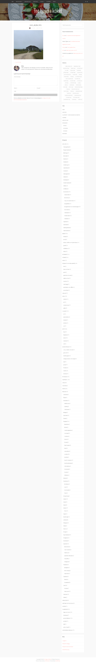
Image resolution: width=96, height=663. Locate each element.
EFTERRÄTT (64, 254)
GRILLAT (64, 293)
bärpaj (64, 236)
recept (66, 91)
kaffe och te (66, 278)
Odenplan (66, 212)
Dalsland (65, 161)
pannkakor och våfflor (68, 287)
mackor (65, 281)
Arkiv (54, 1)
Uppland (65, 221)
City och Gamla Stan (69, 200)
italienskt (72, 80)
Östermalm (67, 194)
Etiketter (64, 112)
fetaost (75, 74)
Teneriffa (66, 558)
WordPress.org (65, 649)
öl (63, 314)
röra (72, 91)
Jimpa (63, 47)
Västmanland (66, 230)
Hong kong (66, 496)
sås (64, 624)
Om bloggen (18, 1)
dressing (65, 72)
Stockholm (76, 93)
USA (64, 585)
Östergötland (66, 146)
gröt (64, 272)
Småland (65, 188)
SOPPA (64, 606)
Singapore (65, 537)
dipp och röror (66, 612)
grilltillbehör (69, 78)
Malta (64, 525)
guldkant (77, 78)
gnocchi (65, 352)
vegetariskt (76, 97)
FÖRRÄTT (64, 257)
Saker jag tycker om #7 (71, 50)
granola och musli (67, 275)
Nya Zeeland (66, 534)
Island (64, 505)
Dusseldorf (66, 582)
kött (66, 82)
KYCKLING (64, 376)
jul (63, 302)
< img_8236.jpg (17, 62)
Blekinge (65, 152)
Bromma (66, 197)
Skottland (65, 540)
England (79, 72)
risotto (64, 370)
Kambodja (65, 516)
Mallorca (66, 552)
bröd (64, 239)
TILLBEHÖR (65, 609)
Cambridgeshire (68, 430)
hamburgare (66, 355)
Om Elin (64, 125)
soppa (69, 93)
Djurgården (67, 203)
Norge (64, 531)
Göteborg (65, 164)
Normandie (67, 490)
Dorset (66, 442)
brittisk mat (66, 68)
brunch (73, 68)
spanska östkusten (68, 555)
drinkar (65, 323)
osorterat (64, 385)
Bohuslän (65, 155)
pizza (64, 364)
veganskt (68, 97)
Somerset (66, 469)
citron (79, 70)
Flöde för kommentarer (67, 646)
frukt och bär (66, 269)
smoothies (65, 290)
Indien (64, 499)
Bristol (65, 427)
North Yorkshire (68, 460)
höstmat (66, 80)
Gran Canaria (67, 549)
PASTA (63, 388)
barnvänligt (77, 66)
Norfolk (66, 457)
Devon (65, 439)
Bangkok (66, 567)
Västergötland (66, 227)
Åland (64, 397)
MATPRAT (64, 379)
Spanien (65, 543)
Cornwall (66, 433)
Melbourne (66, 403)
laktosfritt (73, 82)
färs (71, 76)
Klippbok (49, 1)
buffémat (79, 68)
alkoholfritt (65, 317)
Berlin (65, 579)
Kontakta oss (28, 1)
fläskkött (65, 334)
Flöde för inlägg (66, 643)
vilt (64, 343)
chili (66, 70)
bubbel (65, 320)
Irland (64, 502)
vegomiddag (67, 99)
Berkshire (66, 424)
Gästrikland (66, 167)
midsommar (66, 305)
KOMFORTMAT (65, 346)
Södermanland (66, 182)
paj (64, 361)
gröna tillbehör (66, 618)
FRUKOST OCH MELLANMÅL (68, 263)
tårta (64, 251)
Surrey (65, 472)
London (66, 454)
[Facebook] (85, 1)
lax (79, 82)
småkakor (65, 248)
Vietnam (74, 99)
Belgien (65, 412)
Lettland (65, 519)
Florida (66, 588)
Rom (65, 510)
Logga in (64, 640)
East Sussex (67, 445)
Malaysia (65, 522)
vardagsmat (77, 95)
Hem (12, 1)
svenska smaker (68, 95)
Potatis (65, 367)
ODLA (63, 382)
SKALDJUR (64, 600)
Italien (64, 508)
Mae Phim (66, 573)
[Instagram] (87, 1)
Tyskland (65, 576)
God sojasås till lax (71, 47)
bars (64, 266)
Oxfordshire (67, 466)
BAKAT (64, 233)
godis (64, 245)
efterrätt (72, 72)
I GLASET (64, 311)
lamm (64, 337)
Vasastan (66, 218)
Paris (65, 493)
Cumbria (66, 436)
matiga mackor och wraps (69, 358)
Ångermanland (66, 149)
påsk (68, 89)
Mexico (65, 528)
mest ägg (65, 284)
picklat (65, 621)
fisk (80, 74)
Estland (65, 478)
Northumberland (68, 463)
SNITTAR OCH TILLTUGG (67, 603)
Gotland (65, 170)
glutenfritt (78, 76)
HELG (63, 296)
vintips (80, 99)
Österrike (65, 394)
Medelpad (65, 179)
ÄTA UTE (64, 144)
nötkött (65, 340)
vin (64, 326)
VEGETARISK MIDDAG (67, 630)
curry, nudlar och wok (68, 349)
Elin (33, 28)
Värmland (65, 224)
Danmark (65, 415)
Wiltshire (66, 475)
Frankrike (65, 481)
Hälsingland (66, 173)
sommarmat (79, 91)
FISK (63, 260)
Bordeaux (66, 484)
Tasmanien (66, 409)
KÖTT (63, 329)
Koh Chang (66, 570)
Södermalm (67, 215)
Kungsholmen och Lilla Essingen (71, 206)
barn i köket (69, 66)
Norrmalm (66, 209)
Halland (65, 176)
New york (66, 591)
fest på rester (67, 74)
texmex (65, 373)
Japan (64, 513)
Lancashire (66, 451)
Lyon (65, 487)
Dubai (64, 418)
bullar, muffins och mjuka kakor (70, 242)
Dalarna (65, 158)
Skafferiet (35, 1)
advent (65, 299)
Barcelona (66, 546)
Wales (64, 597)
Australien (65, 400)
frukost (66, 76)
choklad (72, 70)
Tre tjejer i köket (48, 10)
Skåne (64, 185)
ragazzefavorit (75, 89)
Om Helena (65, 128)
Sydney (66, 406)
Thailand (65, 564)
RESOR (42, 1)
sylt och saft (66, 627)
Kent (65, 448)
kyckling (79, 80)
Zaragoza (66, 561)
